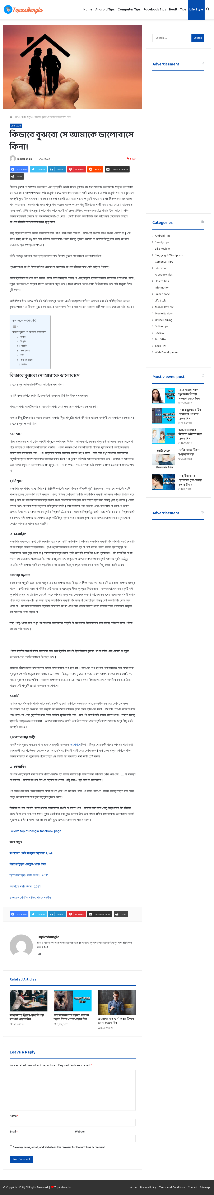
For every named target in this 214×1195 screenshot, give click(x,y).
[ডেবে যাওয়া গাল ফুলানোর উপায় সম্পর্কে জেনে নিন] (163, 395)
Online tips (161, 326)
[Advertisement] (178, 138)
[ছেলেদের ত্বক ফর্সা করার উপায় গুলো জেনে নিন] (117, 1002)
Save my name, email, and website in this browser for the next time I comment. (59, 1147)
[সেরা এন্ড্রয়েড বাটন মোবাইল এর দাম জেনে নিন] (163, 416)
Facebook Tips (155, 9)
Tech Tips (160, 346)
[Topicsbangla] (23, 9)
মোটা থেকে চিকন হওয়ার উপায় (188, 452)
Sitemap (205, 1187)
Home (87, 9)
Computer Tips (129, 9)
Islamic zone (162, 294)
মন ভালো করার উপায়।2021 (25, 886)
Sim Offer (161, 339)
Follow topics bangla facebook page (35, 831)
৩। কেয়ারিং (22, 346)
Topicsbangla (24, 159)
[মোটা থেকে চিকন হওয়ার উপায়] (163, 459)
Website (80, 1132)
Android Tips (105, 9)
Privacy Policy (148, 1187)
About (134, 1187)
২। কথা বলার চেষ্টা (25, 360)
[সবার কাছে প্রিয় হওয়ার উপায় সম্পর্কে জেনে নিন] (28, 1000)
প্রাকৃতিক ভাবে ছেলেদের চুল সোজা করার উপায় (190, 480)
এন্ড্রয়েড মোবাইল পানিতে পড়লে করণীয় (30, 897)
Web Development (167, 352)
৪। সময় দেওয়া (23, 350)
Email (14, 1132)
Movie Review (164, 313)
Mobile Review (164, 307)
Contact (192, 1187)
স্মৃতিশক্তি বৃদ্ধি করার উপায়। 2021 (29, 875)
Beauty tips (162, 242)
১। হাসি (20, 355)
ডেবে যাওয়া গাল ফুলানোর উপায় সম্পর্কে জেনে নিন (189, 394)
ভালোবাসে (75, 744)
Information (162, 288)
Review (159, 333)
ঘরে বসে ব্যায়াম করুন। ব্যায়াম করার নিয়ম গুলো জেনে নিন (71, 1017)
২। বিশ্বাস (21, 341)
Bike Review (162, 249)
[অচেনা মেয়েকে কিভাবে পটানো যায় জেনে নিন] (163, 436)
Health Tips (177, 9)
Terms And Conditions (172, 1187)
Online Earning (163, 320)
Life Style (196, 9)
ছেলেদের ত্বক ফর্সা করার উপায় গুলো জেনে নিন (116, 1021)
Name (14, 1116)
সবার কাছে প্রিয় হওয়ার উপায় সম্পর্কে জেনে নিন (27, 1017)
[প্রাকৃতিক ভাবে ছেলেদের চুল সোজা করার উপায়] (163, 482)
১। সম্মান (21, 337)
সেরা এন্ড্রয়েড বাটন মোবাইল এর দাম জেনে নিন (189, 414)
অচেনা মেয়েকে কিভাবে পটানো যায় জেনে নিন (190, 434)
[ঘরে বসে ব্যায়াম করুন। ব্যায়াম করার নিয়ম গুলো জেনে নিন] (73, 1000)
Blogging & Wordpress (168, 255)
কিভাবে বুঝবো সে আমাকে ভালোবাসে (29, 332)
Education (161, 268)
